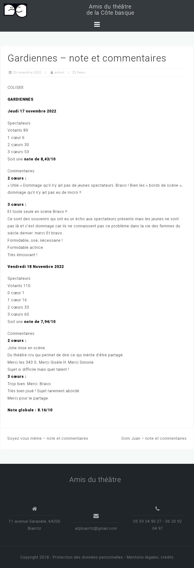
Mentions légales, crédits (150, 557)
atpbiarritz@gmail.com (96, 528)
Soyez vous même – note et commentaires (47, 438)
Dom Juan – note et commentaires (154, 438)
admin (59, 72)
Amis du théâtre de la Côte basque (108, 9)
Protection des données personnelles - (90, 557)
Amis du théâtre (95, 479)
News (81, 72)
